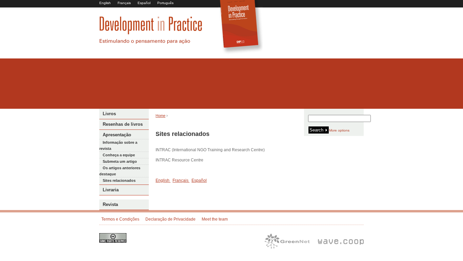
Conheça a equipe (119, 155)
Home (160, 116)
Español (144, 3)
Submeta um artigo (120, 161)
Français (124, 3)
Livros (109, 113)
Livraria (111, 189)
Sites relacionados (119, 180)
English (105, 3)
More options (339, 130)
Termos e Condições (120, 219)
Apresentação (117, 134)
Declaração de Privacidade (170, 219)
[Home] (150, 42)
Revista (110, 204)
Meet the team (215, 219)
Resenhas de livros (123, 124)
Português (165, 3)
